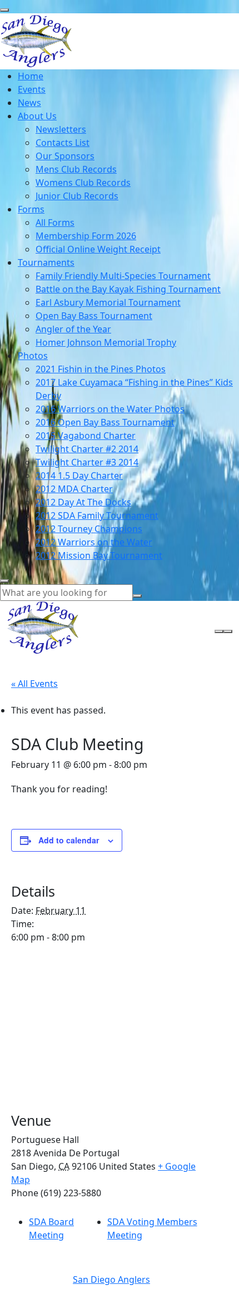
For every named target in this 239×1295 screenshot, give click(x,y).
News (29, 103)
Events (32, 89)
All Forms (55, 222)
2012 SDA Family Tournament (97, 515)
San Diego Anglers (111, 1279)
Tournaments (46, 262)
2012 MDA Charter (74, 489)
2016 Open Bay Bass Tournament (105, 422)
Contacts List (62, 142)
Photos (33, 356)
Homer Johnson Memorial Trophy (106, 342)
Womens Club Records (83, 182)
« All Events (34, 683)
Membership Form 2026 (86, 236)
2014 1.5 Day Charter (79, 475)
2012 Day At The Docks (83, 502)
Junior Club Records (77, 196)
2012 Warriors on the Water (94, 542)
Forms (31, 209)
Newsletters (61, 129)
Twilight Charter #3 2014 (87, 462)
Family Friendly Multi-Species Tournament (123, 276)
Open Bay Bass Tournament (94, 316)
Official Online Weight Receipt (98, 249)
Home (30, 76)
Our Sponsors (65, 156)
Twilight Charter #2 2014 (87, 449)
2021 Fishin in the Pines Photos (101, 369)
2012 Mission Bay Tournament (99, 555)
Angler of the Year (73, 329)
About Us (37, 116)
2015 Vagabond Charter (86, 435)
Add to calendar (68, 840)
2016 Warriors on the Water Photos (110, 409)
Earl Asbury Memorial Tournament (108, 302)
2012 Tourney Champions (89, 529)
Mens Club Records (76, 169)
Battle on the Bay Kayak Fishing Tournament (128, 289)
